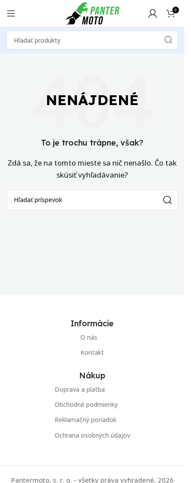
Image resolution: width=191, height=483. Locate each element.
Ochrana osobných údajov (92, 435)
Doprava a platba (80, 389)
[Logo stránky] (92, 12)
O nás (88, 337)
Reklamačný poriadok (85, 420)
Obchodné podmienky (86, 405)
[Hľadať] (168, 40)
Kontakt (92, 352)
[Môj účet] (153, 13)
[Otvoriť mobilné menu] (11, 13)
